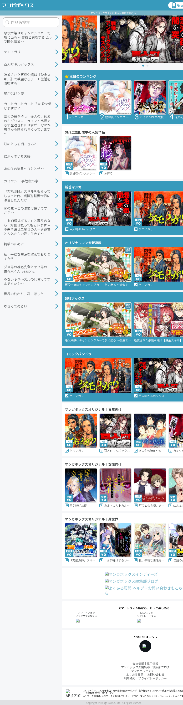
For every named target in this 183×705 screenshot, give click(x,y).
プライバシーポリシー (152, 678)
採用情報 (152, 663)
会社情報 (138, 663)
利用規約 (129, 678)
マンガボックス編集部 (135, 667)
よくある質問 (134, 674)
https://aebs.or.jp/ (163, 696)
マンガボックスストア (145, 671)
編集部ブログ (161, 667)
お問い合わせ (155, 674)
